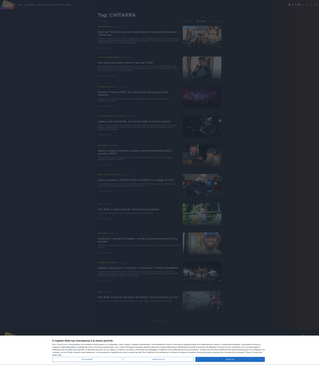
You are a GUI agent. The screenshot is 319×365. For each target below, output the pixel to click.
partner (65, 344)
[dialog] (159, 350)
